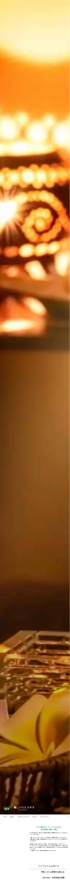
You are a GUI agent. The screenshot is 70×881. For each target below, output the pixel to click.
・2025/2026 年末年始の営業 (53, 878)
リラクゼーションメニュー (23, 816)
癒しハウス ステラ (24, 807)
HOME (4, 816)
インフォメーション (44, 816)
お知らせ (12, 816)
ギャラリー (34, 816)
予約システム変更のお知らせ (53, 872)
